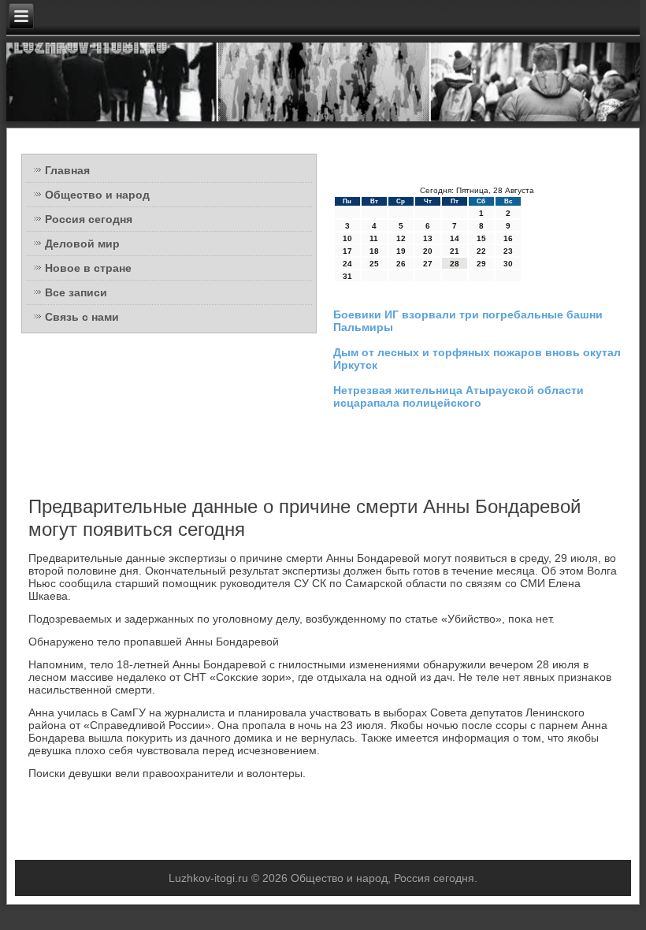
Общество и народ (97, 194)
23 (508, 251)
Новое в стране (88, 268)
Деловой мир (82, 243)
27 (428, 263)
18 (374, 251)
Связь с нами (82, 317)
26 (401, 263)
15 (481, 238)
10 (347, 238)
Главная (67, 170)
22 (481, 251)
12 (401, 238)
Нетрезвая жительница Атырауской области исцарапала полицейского (458, 396)
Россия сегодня (88, 219)
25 (374, 263)
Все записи (76, 292)
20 (428, 251)
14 (454, 238)
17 (347, 251)
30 (508, 263)
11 (373, 238)
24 (347, 263)
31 (347, 276)
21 (454, 251)
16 (508, 238)
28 (454, 263)
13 (428, 238)
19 (401, 251)
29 (481, 263)
